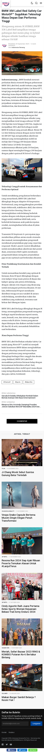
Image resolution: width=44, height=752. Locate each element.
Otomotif (7, 382)
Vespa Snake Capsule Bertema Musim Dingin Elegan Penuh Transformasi (18, 517)
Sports (18, 382)
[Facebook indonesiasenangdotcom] (3, 744)
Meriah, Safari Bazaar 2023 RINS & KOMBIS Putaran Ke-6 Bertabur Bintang (21, 654)
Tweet (23, 750)
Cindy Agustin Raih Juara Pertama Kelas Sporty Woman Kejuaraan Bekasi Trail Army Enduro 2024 (20, 609)
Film (3, 468)
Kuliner (4, 693)
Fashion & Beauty (8, 511)
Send (34, 750)
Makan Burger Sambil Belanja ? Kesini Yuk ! (19, 699)
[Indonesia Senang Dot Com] (11, 744)
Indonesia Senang (18, 47)
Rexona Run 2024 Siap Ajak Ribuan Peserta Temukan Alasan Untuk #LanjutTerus (21, 563)
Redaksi (11, 732)
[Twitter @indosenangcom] (7, 744)
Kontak (4, 732)
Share (12, 750)
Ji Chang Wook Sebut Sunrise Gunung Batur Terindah (18, 474)
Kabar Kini (29, 382)
